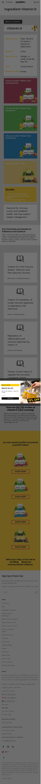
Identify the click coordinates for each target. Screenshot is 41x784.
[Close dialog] (40, 382)
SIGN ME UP (10, 398)
